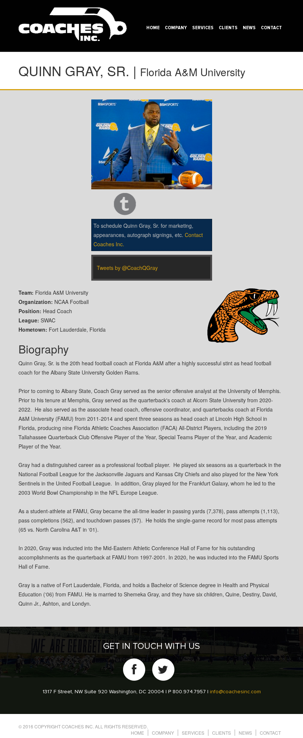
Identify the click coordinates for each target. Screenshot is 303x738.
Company (176, 27)
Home (153, 27)
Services (203, 27)
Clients (228, 27)
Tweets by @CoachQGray (127, 267)
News (249, 27)
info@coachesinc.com (235, 691)
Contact (271, 27)
